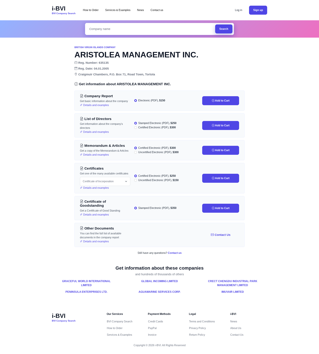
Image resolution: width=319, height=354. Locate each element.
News (140, 10)
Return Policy (197, 334)
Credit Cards (155, 321)
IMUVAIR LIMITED (232, 291)
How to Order (91, 10)
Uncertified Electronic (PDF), (158, 152)
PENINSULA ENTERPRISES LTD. (86, 291)
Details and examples (96, 105)
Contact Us (222, 234)
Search (223, 28)
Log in (238, 10)
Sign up (258, 10)
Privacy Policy (197, 328)
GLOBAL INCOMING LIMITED (159, 281)
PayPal (152, 328)
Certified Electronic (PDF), (157, 127)
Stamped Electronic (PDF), (157, 123)
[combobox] (151, 29)
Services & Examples (117, 10)
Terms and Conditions (202, 321)
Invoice (152, 334)
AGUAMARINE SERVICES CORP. (159, 291)
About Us (235, 328)
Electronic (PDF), (151, 100)
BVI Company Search (119, 321)
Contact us (157, 10)
